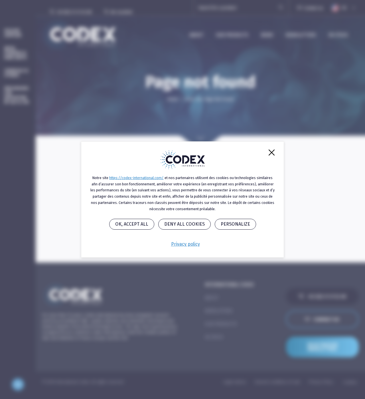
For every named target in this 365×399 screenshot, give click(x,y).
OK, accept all (131, 224)
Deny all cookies (184, 224)
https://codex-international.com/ (136, 178)
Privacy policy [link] (185, 244)
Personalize (235, 224)
